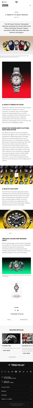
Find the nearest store (8, 382)
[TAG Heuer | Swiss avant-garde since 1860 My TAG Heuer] (16, 365)
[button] (16, 175)
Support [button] (4, 395)
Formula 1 (9, 319)
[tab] (10, 233)
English (5, 2)
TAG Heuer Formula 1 (24, 319)
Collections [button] (6, 387)
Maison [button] (4, 391)
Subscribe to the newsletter (10, 378)
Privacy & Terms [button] (7, 399)
